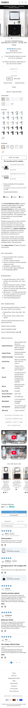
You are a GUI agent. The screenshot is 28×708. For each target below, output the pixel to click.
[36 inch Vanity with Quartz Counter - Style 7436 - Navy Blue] (27, 492)
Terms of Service (14, 691)
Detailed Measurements (14, 296)
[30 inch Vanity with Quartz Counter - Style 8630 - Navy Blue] (5, 492)
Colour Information (14, 418)
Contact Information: (13, 696)
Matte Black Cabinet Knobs (17, 164)
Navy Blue (17, 78)
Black (9, 78)
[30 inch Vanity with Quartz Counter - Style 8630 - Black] (3, 492)
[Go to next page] (19, 662)
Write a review (14, 512)
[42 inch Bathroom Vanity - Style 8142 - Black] (16, 489)
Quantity (14, 69)
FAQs (14, 681)
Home (14, 673)
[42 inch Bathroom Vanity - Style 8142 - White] (17, 489)
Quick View (6, 168)
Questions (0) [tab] (20, 521)
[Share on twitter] (5, 545)
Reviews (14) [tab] (8, 521)
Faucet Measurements (13, 298)
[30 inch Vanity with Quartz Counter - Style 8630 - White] (8, 492)
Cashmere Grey (19, 83)
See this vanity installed (8, 326)
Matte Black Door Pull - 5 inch (17, 173)
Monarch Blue (8, 83)
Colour (14, 75)
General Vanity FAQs (14, 422)
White (14, 87)
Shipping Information (14, 678)
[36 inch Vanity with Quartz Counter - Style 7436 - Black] (25, 492)
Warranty (14, 686)
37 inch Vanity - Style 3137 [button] (13, 551)
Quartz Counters (21, 245)
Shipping (8, 52)
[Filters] (2, 525)
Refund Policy (14, 683)
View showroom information (11, 191)
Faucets (6, 247)
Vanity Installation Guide (8, 329)
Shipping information (14, 415)
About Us (14, 675)
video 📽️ (18, 332)
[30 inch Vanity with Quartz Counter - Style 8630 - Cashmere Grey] (7, 492)
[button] (11, 49)
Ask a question (14, 425)
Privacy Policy (14, 688)
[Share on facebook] (2, 545)
